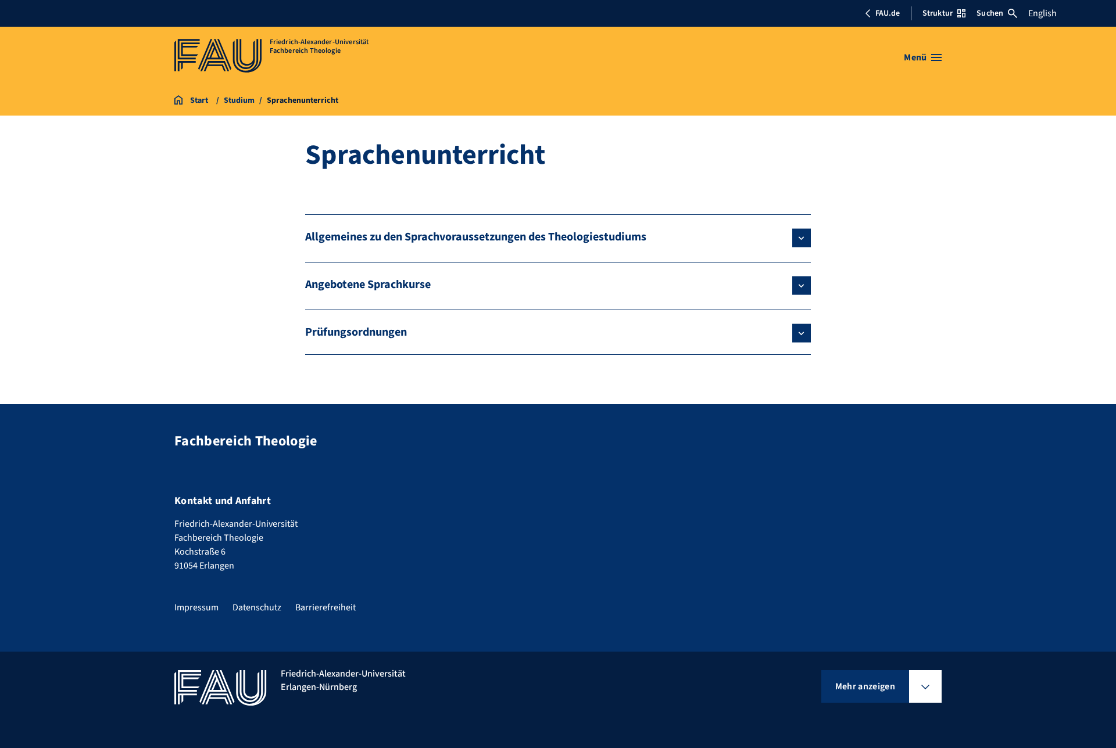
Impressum (196, 607)
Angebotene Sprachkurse (368, 284)
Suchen (990, 13)
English (1042, 13)
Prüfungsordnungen (356, 332)
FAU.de (887, 13)
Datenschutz (257, 607)
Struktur (937, 13)
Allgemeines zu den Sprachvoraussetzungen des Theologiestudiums (475, 237)
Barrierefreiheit (325, 607)
